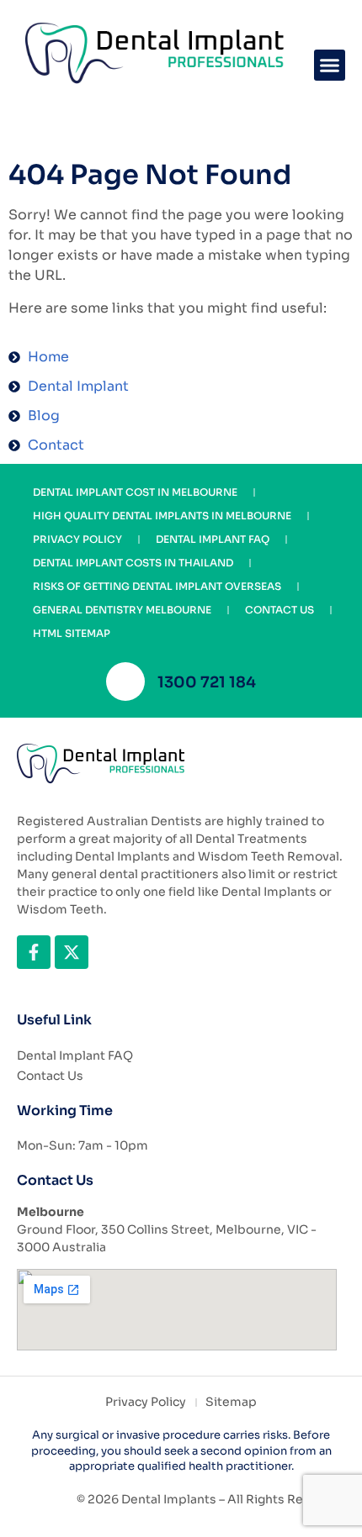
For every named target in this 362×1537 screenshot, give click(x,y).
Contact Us (279, 609)
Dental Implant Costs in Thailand (133, 562)
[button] (330, 66)
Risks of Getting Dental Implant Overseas (157, 586)
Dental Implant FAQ (212, 539)
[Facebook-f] (34, 952)
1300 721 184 (206, 682)
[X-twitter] (71, 952)
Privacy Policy (77, 539)
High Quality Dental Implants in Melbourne (162, 515)
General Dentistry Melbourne (122, 609)
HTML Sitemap (71, 633)
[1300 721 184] (125, 681)
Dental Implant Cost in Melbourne (135, 492)
